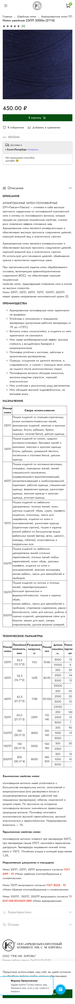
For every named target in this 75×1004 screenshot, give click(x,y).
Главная (7, 16)
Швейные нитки (26, 16)
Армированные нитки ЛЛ (56, 16)
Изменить (33, 149)
